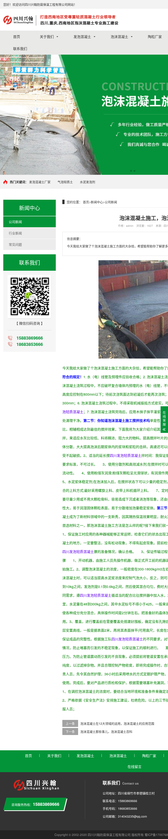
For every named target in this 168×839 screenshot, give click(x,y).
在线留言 (135, 766)
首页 (16, 36)
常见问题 (15, 244)
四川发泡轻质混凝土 (125, 455)
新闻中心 (97, 202)
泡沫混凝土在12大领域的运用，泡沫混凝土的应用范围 (117, 723)
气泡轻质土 (65, 182)
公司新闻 (15, 221)
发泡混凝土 (82, 36)
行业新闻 (15, 233)
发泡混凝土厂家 (40, 182)
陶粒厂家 (149, 755)
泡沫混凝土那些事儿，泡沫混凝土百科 (106, 731)
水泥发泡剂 (87, 182)
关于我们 (47, 36)
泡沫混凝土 (119, 36)
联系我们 (20, 48)
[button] (131, 171)
